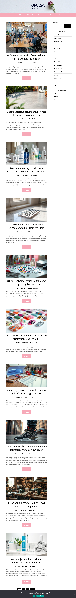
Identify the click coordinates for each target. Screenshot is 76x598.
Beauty (19, 14)
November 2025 (58, 45)
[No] (74, 594)
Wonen (40, 14)
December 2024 (58, 68)
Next (32, 590)
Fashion (26, 14)
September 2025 (58, 51)
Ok (34, 595)
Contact (56, 14)
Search (55, 22)
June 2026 (56, 34)
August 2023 (57, 78)
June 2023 (56, 85)
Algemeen (48, 14)
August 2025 (57, 55)
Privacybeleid (40, 595)
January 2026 (57, 38)
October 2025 (57, 48)
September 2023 (58, 75)
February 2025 (58, 65)
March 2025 (57, 61)
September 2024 (58, 71)
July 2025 (56, 58)
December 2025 (58, 41)
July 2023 (56, 82)
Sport (33, 14)
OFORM (38, 5)
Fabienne (33, 62)
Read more (26, 77)
